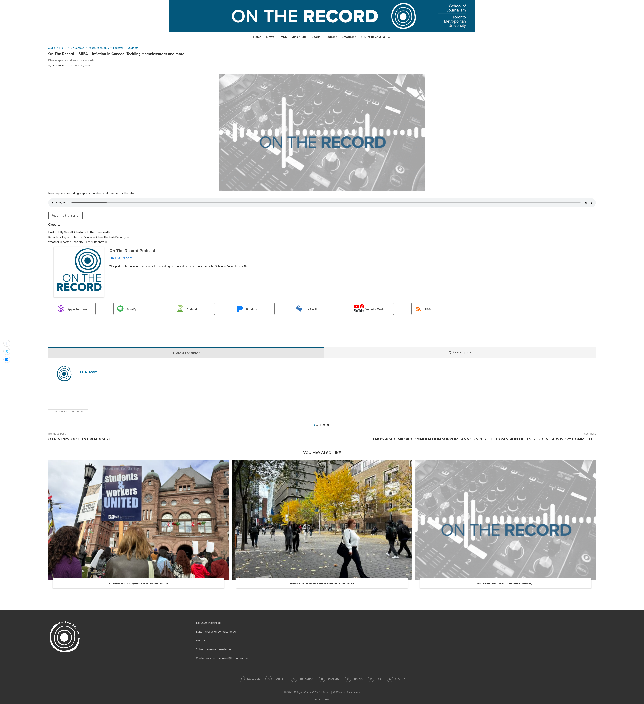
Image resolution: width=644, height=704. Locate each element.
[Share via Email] (6, 359)
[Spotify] (384, 37)
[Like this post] (317, 425)
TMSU (283, 37)
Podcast (331, 37)
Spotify (131, 309)
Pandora (251, 309)
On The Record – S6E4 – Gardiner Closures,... (505, 583)
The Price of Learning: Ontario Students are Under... (322, 583)
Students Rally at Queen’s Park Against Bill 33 (138, 583)
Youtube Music (374, 309)
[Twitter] (365, 37)
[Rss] (380, 37)
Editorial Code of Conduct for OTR (217, 631)
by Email (311, 309)
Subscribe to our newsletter (213, 649)
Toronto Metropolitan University (68, 411)
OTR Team (58, 65)
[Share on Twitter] (6, 351)
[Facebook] (361, 37)
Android (191, 309)
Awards (200, 640)
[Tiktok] (376, 37)
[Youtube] (372, 37)
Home (257, 37)
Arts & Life (299, 37)
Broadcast (349, 37)
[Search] (389, 37)
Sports (316, 37)
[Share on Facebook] (6, 343)
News (270, 37)
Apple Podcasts (77, 309)
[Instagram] (369, 37)
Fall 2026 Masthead (208, 623)
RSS (428, 309)
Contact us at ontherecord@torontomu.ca (222, 658)
